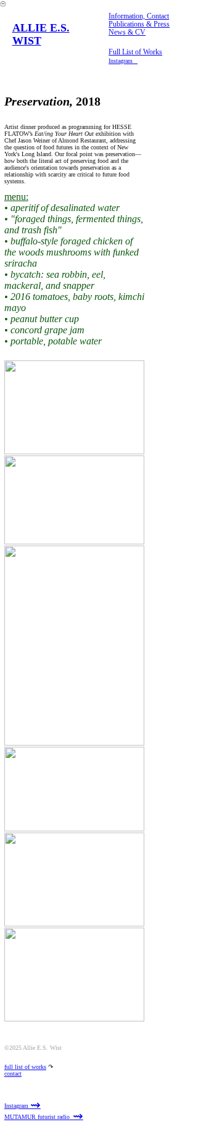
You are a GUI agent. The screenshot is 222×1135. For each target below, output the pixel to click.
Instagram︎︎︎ (123, 60)
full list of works (25, 1066)
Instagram (22, 1105)
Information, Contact (139, 16)
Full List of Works (135, 52)
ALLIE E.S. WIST (41, 34)
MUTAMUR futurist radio (43, 1116)
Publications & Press (139, 24)
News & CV (127, 32)
